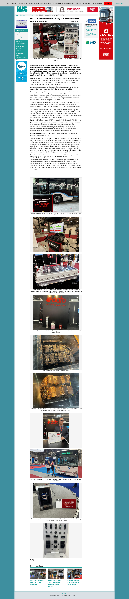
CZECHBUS (89, 30)
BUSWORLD (89, 26)
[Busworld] (77, 9)
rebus (71, 21)
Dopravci (18, 50)
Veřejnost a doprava (21, 57)
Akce (18, 39)
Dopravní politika (20, 44)
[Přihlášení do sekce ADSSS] (91, 42)
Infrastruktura (20, 53)
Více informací (118, 3)
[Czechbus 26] (42, 9)
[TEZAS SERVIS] (21, 71)
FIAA (87, 32)
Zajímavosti (20, 35)
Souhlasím (108, 3)
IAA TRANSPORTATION (91, 28)
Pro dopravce (20, 46)
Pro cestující (19, 41)
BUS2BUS (88, 36)
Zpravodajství (24, 15)
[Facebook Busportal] (91, 21)
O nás (17, 55)
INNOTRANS (89, 33)
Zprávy (19, 32)
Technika (18, 48)
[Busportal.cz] (22, 9)
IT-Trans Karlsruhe (91, 34)
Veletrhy (32, 15)
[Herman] (21, 23)
